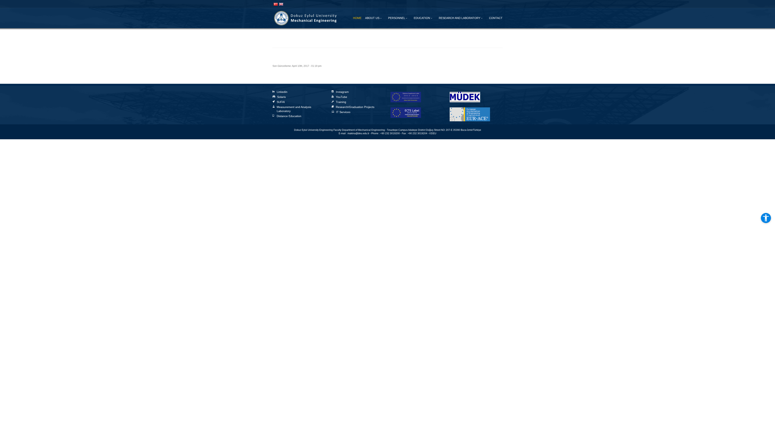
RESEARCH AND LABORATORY (460, 18)
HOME (357, 18)
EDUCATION (422, 18)
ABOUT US (372, 18)
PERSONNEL (397, 18)
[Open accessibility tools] (766, 218)
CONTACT (496, 18)
